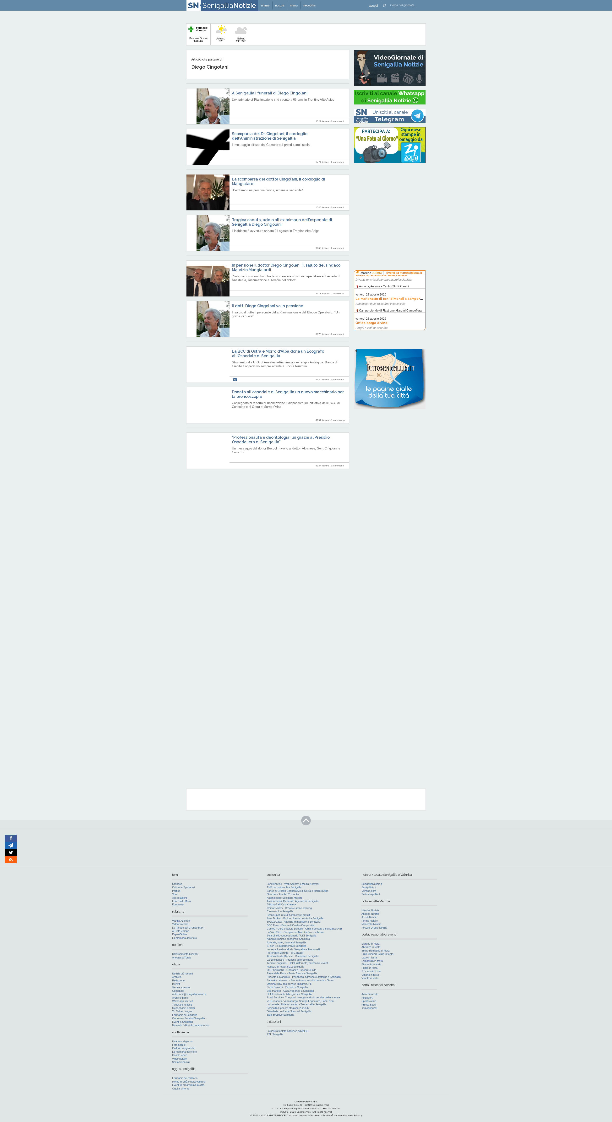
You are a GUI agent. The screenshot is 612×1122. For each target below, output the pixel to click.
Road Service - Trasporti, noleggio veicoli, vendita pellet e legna (303, 997)
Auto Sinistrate (369, 994)
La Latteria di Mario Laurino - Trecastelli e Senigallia (296, 1004)
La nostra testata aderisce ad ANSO (288, 1030)
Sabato (241, 40)
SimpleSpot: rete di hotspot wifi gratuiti (288, 915)
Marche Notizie (370, 910)
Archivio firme (180, 997)
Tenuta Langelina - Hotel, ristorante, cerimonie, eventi (297, 963)
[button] (373, 5)
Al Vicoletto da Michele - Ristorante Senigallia (292, 956)
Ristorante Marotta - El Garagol (285, 952)
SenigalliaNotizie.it (371, 883)
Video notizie (179, 1058)
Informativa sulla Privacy (348, 1115)
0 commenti (337, 121)
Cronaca (177, 883)
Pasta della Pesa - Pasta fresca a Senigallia (292, 973)
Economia (178, 904)
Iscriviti (176, 983)
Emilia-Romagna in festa (375, 950)
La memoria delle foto (184, 937)
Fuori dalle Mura (181, 901)
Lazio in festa (369, 957)
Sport (175, 894)
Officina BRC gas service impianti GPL (289, 983)
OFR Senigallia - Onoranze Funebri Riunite (291, 970)
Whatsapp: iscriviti (182, 1001)
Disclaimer (314, 1115)
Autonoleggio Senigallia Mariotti (284, 897)
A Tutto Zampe (180, 931)
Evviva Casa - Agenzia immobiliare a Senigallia (293, 921)
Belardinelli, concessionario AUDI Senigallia (291, 935)
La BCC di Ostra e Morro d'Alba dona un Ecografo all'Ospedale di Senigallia (278, 353)
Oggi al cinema (180, 1088)
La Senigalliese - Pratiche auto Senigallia (290, 959)
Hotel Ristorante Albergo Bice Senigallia (289, 994)
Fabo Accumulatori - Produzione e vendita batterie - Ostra (300, 980)
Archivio (176, 976)
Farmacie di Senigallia (184, 1014)
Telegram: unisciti (182, 1004)
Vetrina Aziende (181, 920)
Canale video (179, 1055)
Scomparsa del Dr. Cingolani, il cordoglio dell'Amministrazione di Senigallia (269, 136)
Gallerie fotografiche (183, 1048)
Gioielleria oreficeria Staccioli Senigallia (289, 1011)
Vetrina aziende (181, 987)
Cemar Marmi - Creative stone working (289, 908)
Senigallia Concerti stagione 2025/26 (288, 1008)
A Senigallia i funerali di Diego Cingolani (269, 93)
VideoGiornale (180, 924)
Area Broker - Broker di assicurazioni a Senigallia (295, 918)
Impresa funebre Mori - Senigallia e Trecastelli (293, 949)
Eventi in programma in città (188, 1085)
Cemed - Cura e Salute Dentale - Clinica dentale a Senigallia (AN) (304, 928)
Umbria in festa (370, 974)
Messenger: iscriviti (183, 1008)
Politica (176, 890)
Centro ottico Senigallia (280, 911)
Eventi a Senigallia (182, 1021)
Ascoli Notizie (369, 917)
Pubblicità (327, 1115)
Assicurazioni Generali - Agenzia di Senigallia (292, 901)
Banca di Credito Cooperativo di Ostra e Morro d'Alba (297, 890)
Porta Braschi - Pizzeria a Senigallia (287, 987)
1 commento (338, 420)
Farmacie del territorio (184, 1078)
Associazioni (179, 897)
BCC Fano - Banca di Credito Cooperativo (291, 925)
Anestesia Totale (181, 957)
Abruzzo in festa (370, 947)
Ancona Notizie (370, 913)
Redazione (178, 980)
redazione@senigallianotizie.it (189, 994)
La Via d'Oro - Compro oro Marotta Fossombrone (295, 932)
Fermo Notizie (369, 920)
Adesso (220, 40)
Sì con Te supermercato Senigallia (286, 945)
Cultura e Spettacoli (183, 887)
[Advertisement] (390, 197)
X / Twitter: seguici (182, 1011)
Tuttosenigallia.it (370, 894)
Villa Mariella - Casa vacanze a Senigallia (290, 990)
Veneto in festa (369, 978)
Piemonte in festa (371, 964)
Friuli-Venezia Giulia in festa (377, 953)
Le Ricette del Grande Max (187, 927)
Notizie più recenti (182, 973)
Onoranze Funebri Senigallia (188, 1018)
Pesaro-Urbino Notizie (374, 927)
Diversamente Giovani (185, 953)
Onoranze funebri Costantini (283, 894)
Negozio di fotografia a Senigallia (285, 966)
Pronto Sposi (368, 1004)
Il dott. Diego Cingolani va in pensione (267, 306)
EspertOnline (179, 934)
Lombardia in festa (372, 960)
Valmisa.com (368, 890)
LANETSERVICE (276, 1115)
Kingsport (366, 997)
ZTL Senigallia (275, 1034)
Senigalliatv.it (368, 887)
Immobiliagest (369, 1008)
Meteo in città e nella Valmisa (188, 1081)
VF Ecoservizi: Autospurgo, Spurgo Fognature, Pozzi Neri (300, 1001)
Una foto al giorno (182, 1041)
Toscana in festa (371, 971)
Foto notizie (179, 1044)
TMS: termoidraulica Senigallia (284, 887)
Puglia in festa (369, 967)
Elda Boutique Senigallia (280, 1014)
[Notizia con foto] (235, 380)
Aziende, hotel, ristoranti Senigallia (286, 942)
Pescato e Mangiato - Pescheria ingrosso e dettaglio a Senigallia (304, 976)
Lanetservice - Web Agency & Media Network (293, 883)
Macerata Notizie (371, 924)
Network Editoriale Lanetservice (190, 1025)
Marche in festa (370, 943)
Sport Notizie (368, 1001)
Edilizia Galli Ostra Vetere (281, 904)
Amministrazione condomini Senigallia (288, 938)
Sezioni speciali (181, 1062)
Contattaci (178, 990)
